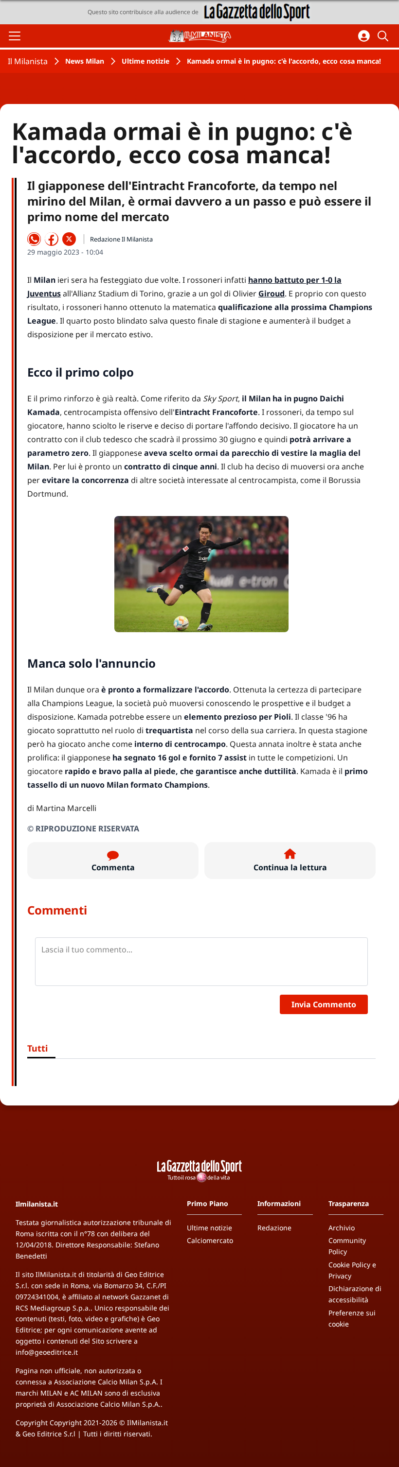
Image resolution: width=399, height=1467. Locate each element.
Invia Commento (323, 1004)
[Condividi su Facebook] (51, 239)
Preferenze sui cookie (352, 1318)
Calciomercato (210, 1240)
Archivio (341, 1227)
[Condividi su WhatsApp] (34, 239)
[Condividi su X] (69, 239)
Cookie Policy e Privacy (352, 1270)
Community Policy (347, 1246)
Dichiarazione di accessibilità (354, 1294)
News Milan (84, 61)
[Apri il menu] (14, 36)
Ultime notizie (145, 61)
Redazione (274, 1227)
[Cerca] (384, 36)
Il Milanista (28, 61)
